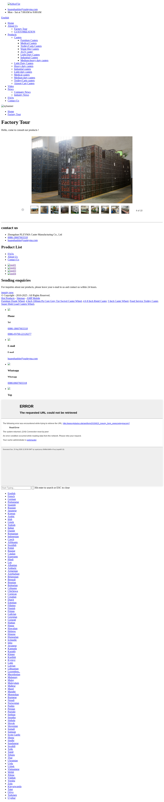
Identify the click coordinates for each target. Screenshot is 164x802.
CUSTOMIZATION (24, 31)
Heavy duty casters (23, 66)
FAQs (11, 97)
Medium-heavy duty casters (34, 60)
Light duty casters (23, 72)
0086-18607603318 (18, 237)
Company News (22, 92)
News (11, 89)
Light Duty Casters (30, 54)
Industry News (21, 95)
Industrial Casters (29, 57)
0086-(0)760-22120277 (19, 334)
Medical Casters (28, 43)
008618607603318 (17, 383)
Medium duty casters (24, 77)
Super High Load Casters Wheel (17, 304)
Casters (17, 37)
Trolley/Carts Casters (31, 46)
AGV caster (26, 51)
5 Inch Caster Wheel (118, 301)
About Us (13, 26)
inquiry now (7, 292)
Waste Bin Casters (29, 49)
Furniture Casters (29, 40)
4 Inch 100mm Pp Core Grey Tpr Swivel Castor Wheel (54, 301)
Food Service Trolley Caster (144, 301)
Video (11, 86)
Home (11, 23)
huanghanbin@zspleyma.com (23, 9)
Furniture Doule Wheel (13, 301)
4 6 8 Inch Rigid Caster (95, 301)
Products (12, 34)
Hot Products (8, 298)
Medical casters (22, 74)
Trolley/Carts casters (24, 80)
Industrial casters (22, 69)
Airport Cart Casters (24, 83)
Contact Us (13, 100)
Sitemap (21, 298)
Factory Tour (20, 28)
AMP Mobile (33, 298)
